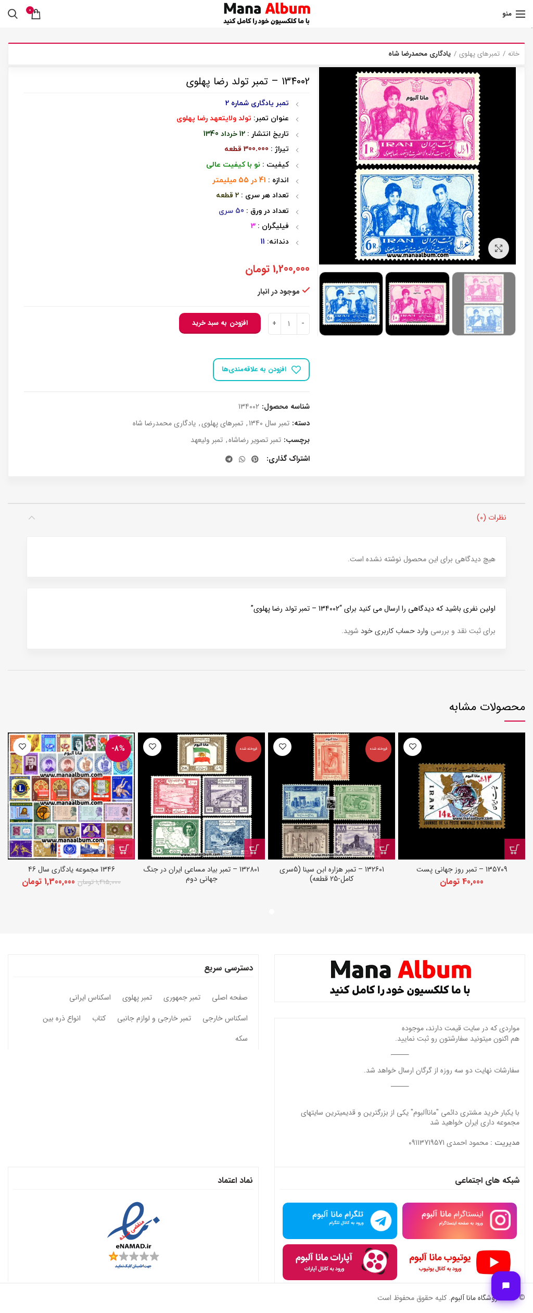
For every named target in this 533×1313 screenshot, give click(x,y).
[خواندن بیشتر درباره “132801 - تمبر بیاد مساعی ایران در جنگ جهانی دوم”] (254, 849)
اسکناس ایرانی (90, 998)
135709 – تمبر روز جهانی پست (461, 869)
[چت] (506, 1286)
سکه (241, 1039)
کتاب (99, 1019)
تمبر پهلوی (137, 998)
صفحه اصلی (230, 998)
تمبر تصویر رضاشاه (255, 440)
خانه (513, 54)
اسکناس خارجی (225, 1019)
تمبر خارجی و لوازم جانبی (154, 1019)
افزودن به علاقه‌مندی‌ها (254, 369)
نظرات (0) (491, 517)
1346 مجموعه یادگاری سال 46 (71, 869)
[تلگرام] (229, 459)
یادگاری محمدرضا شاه (419, 54)
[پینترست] (255, 459)
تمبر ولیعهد (207, 440)
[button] (514, 849)
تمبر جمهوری (181, 998)
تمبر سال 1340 (269, 423)
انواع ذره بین (62, 1019)
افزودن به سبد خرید (220, 323)
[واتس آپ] (242, 459)
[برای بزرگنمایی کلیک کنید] (498, 248)
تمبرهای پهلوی (479, 54)
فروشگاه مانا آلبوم (476, 1298)
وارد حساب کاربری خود (394, 631)
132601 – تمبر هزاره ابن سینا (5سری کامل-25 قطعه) (332, 874)
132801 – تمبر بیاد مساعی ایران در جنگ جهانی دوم (201, 874)
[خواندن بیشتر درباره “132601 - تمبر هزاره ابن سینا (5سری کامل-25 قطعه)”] (384, 849)
